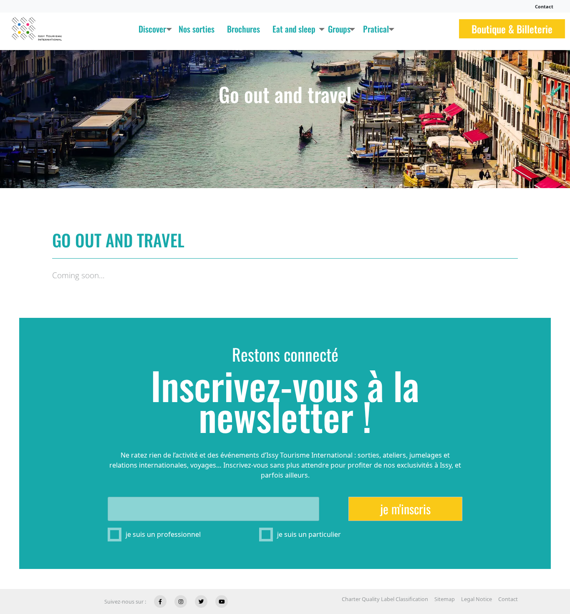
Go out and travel (285, 94)
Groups (339, 29)
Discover (152, 29)
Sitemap (444, 599)
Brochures (243, 29)
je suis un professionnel (163, 534)
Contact (544, 6)
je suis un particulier (309, 534)
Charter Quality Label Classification (385, 599)
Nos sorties (196, 29)
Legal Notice (476, 599)
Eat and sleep (293, 29)
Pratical (376, 29)
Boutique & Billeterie (512, 28)
